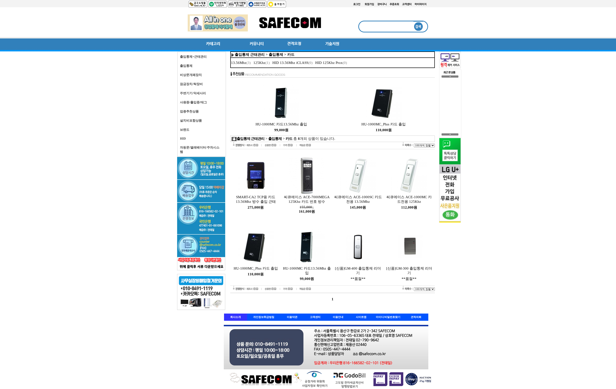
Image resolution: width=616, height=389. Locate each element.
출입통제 (276, 54)
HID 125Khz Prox (331, 63)
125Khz (261, 63)
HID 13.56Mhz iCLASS (292, 63)
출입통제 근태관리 (250, 54)
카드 (291, 54)
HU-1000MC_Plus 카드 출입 (383, 124)
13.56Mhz (241, 63)
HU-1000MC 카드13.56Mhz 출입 (281, 124)
